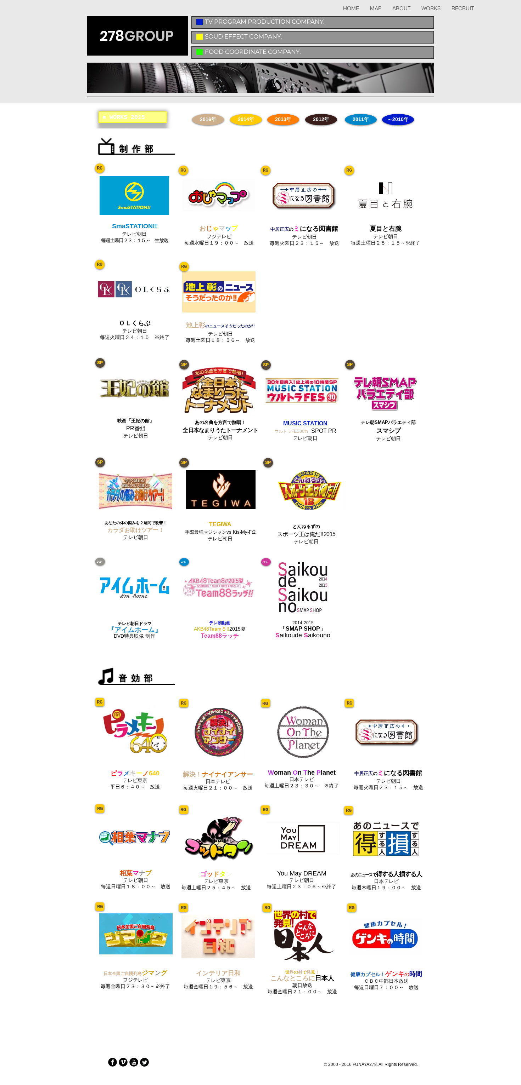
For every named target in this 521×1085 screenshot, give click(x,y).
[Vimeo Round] (123, 1062)
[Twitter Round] (144, 1062)
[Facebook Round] (112, 1062)
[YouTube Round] (133, 1062)
